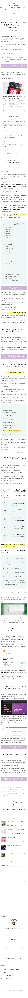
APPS (20, 30)
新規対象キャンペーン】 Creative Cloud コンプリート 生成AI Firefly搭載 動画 (14, 66)
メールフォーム (16, 947)
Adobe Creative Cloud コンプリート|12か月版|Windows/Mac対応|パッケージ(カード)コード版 (14, 779)
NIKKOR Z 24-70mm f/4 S (17, 941)
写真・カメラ (24, 849)
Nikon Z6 (7, 941)
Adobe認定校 (18, 787)
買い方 (14, 795)
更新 (3, 791)
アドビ (8, 789)
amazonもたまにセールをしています (10, 153)
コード (4, 789)
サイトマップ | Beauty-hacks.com (14, 958)
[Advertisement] (14, 896)
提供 (8, 825)
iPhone (11, 30)
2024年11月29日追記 (8, 119)
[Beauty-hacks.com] (14, 6)
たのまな (24, 787)
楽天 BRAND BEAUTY (8, 975)
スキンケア (24, 833)
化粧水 (15, 833)
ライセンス (22, 789)
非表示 (17, 116)
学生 (4, 787)
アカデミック (8, 795)
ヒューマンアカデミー (11, 787)
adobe (4, 795)
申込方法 (12, 789)
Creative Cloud (8, 791)
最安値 (15, 793)
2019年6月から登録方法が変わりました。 (11, 134)
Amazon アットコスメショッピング (11, 969)
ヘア (9, 841)
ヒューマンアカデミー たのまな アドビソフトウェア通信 (14, 288)
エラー (19, 793)
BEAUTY (16, 825)
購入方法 (14, 791)
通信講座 (16, 789)
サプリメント (13, 841)
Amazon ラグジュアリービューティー (11, 972)
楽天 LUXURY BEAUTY (8, 978)
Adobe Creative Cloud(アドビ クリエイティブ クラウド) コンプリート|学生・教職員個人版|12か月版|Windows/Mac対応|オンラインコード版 (14, 356)
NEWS (16, 30)
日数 (23, 793)
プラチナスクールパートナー (8, 793)
